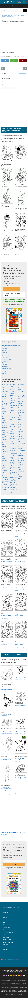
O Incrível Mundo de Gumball (12, 459)
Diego (3, 468)
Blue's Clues (5, 432)
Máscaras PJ (13, 422)
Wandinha (20, 464)
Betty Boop (4, 422)
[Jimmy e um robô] (7, 203)
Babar (3, 408)
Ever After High (5, 487)
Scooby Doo (21, 410)
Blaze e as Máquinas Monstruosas (5, 427)
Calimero (4, 449)
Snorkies (20, 415)
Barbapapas (5, 415)
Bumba (3, 448)
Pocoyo (19, 389)
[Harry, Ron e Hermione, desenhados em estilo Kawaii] (7, 726)
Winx (19, 467)
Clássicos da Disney (7, 355)
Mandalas (4, 346)
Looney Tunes (13, 415)
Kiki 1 (11, 412)
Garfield (12, 393)
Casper (3, 453)
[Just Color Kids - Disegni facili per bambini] (16, 975)
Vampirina (20, 457)
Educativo (4, 352)
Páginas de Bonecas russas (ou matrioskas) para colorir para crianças (7, 617)
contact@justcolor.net (22, 991)
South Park (20, 417)
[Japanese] (24, 975)
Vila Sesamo (21, 460)
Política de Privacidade (18, 971)
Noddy (11, 452)
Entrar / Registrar (24, 2)
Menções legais (23, 970)
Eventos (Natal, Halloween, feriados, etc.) (11, 345)
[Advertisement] (14, 108)
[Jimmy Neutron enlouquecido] (7, 228)
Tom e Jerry (20, 445)
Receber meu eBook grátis (14, 864)
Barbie (3, 416)
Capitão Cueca (5, 451)
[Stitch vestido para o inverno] (21, 673)
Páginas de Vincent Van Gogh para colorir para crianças (20, 535)
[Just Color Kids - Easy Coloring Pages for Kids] (5, 975)
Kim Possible (13, 414)
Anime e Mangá (5, 366)
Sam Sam (20, 405)
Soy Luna (20, 419)
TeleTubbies (21, 438)
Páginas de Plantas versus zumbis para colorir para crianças (20, 760)
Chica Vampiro (5, 455)
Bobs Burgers (5, 441)
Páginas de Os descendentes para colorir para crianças (6, 788)
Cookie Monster (5, 462)
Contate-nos (17, 970)
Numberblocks (13, 453)
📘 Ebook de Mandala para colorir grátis (10, 959)
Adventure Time (5, 393)
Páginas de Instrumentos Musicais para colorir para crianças (21, 589)
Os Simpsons (13, 479)
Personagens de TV (6, 361)
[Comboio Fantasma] (21, 159)
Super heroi (4, 364)
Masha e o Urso (13, 424)
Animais (4, 350)
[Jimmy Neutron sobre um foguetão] (7, 251)
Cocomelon (4, 460)
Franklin (12, 386)
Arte (3, 354)
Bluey (3, 434)
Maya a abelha (13, 428)
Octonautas (12, 467)
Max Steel (12, 426)
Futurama (12, 391)
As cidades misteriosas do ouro (5, 400)
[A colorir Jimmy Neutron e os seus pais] (21, 227)
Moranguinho (13, 446)
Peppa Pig (12, 487)
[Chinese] (21, 975)
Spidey (19, 421)
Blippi (3, 430)
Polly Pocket (21, 391)
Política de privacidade (11, 868)
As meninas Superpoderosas (5, 405)
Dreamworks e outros (7, 359)
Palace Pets (13, 480)
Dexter (3, 467)
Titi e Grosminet (21, 443)
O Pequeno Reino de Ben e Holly (13, 464)
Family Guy (4, 489)
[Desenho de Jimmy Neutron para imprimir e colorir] (21, 206)
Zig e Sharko (21, 473)
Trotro (19, 453)
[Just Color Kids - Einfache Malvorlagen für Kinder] (19, 975)
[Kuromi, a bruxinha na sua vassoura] (7, 709)
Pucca (19, 400)
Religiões (4, 373)
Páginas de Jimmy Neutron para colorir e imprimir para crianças (13, 130)
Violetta (19, 462)
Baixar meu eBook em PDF (12, 289)
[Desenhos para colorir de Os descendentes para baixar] (7, 782)
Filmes (3, 362)
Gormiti (11, 395)
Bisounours (4, 424)
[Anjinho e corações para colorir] (21, 726)
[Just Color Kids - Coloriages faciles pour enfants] (8, 975)
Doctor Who (4, 470)
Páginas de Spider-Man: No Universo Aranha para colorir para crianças (7, 759)
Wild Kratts (20, 466)
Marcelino (12, 421)
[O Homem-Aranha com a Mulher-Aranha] (7, 752)
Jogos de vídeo (5, 371)
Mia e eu (12, 433)
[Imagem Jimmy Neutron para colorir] (21, 251)
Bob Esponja (5, 436)
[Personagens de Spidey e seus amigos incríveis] (21, 700)
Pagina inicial (4, 15)
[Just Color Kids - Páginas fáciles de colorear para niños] (11, 975)
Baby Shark (4, 410)
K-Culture (4, 370)
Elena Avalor (5, 479)
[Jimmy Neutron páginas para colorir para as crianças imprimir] (7, 160)
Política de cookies (9, 971)
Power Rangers (21, 395)
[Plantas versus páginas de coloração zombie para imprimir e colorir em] (21, 753)
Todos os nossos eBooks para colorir (12, 294)
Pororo (19, 393)
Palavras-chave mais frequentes (8, 970)
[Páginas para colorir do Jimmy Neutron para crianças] (21, 182)
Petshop (12, 492)
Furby (11, 388)
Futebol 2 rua (13, 389)
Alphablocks (5, 394)
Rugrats (20, 403)
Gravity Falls (13, 397)
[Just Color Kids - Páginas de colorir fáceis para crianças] (14, 975)
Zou (19, 478)
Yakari (19, 469)
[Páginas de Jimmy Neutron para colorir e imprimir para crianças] (2, 832)
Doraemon (4, 475)
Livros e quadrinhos (6, 368)
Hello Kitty (12, 398)
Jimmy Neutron (9, 16)
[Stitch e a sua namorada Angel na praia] (7, 682)
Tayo (19, 434)
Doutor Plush (5, 477)
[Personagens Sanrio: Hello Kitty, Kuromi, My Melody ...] (21, 772)
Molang (11, 441)
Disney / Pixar (5, 357)
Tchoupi (20, 436)
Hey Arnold (12, 400)
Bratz (3, 442)
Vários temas (5, 348)
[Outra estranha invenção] (7, 182)
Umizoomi (20, 455)
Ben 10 (3, 420)
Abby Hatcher (5, 391)
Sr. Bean (20, 422)
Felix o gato (12, 384)
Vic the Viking (21, 458)
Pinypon (20, 387)
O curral (12, 455)
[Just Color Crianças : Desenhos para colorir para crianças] (12, 1)
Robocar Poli (21, 401)
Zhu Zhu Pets (21, 471)
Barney (3, 418)
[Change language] (26, 2)
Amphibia (4, 396)
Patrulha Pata (13, 482)
